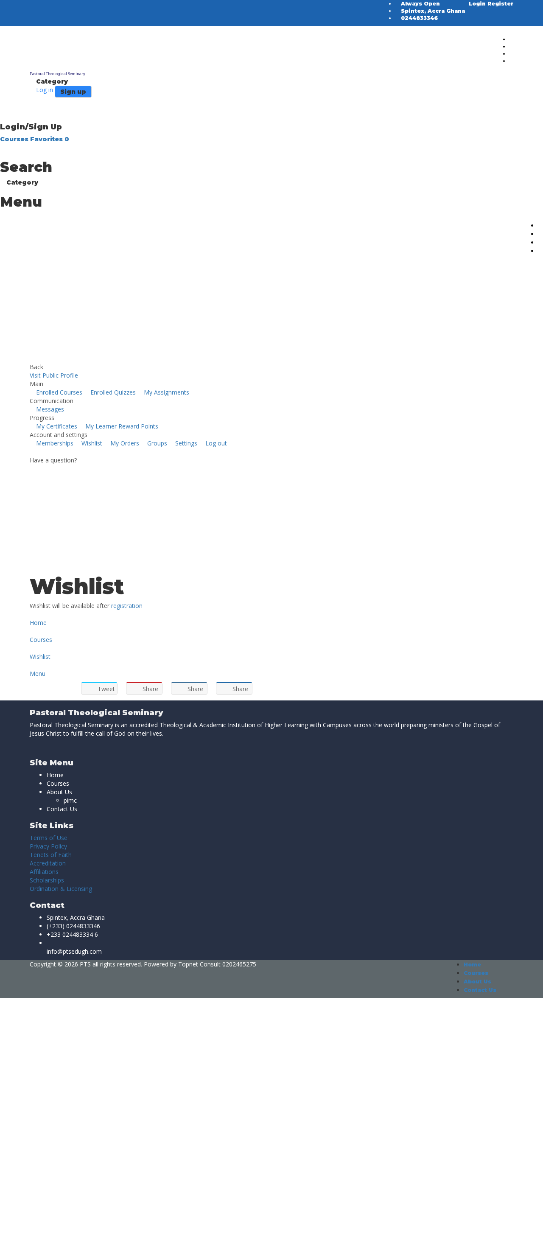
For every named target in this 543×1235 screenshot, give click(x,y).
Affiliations (44, 872)
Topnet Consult (199, 964)
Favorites (49, 139)
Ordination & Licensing (61, 889)
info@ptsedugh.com (74, 951)
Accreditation (48, 863)
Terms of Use (48, 838)
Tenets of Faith (51, 855)
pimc (70, 800)
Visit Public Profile (54, 375)
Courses (15, 139)
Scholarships (47, 880)
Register (500, 3)
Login (478, 3)
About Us (59, 792)
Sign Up (47, 1222)
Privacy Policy (48, 846)
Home (55, 775)
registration (127, 606)
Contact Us (62, 809)
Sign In (68, 1222)
